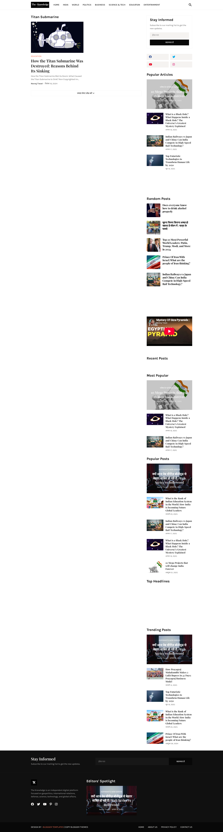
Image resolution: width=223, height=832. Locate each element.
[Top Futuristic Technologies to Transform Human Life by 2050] (155, 160)
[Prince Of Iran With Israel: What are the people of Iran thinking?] (155, 738)
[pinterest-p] (51, 804)
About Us (152, 827)
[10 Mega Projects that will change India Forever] (155, 567)
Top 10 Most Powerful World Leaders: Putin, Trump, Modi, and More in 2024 (176, 244)
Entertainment (152, 4)
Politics (87, 4)
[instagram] (181, 64)
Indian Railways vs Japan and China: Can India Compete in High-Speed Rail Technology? (179, 141)
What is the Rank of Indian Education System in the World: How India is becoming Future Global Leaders (179, 504)
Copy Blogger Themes (76, 827)
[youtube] (158, 64)
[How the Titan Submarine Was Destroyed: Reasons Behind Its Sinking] (57, 37)
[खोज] (189, 4)
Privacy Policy (169, 827)
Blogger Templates (53, 827)
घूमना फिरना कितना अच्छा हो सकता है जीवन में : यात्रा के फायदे (175, 225)
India (65, 4)
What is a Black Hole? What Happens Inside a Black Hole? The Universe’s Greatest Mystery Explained (178, 120)
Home (56, 4)
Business (100, 4)
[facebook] (158, 57)
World (75, 4)
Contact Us (186, 827)
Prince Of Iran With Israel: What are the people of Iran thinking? (176, 260)
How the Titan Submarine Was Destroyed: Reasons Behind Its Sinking (57, 65)
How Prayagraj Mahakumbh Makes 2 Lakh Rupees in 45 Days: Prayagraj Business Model (178, 675)
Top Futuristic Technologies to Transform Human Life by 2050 (178, 161)
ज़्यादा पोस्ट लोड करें (84, 93)
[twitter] (181, 57)
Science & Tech (117, 4)
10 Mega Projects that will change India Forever (177, 565)
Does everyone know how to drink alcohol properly (174, 208)
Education (134, 4)
